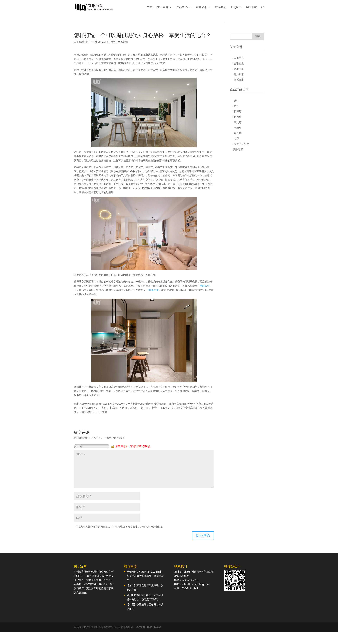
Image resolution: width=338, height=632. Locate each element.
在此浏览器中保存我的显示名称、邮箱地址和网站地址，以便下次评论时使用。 (121, 526)
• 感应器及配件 (240, 144)
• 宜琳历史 (238, 69)
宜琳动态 (201, 7)
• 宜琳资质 (238, 63)
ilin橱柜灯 (153, 290)
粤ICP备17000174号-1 (148, 627)
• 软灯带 (236, 133)
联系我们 (220, 7)
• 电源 (235, 138)
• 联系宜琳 (238, 79)
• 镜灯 (235, 100)
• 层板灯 (236, 127)
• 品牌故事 (238, 74)
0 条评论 (123, 41)
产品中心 (182, 7)
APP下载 (251, 7)
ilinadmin (82, 41)
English (236, 7)
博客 (113, 41)
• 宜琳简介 (238, 58)
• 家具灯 (236, 122)
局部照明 (204, 285)
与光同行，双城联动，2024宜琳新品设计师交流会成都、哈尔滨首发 (145, 576)
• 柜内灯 (236, 116)
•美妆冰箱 (237, 149)
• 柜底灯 (236, 111)
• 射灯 (235, 106)
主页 (149, 7)
